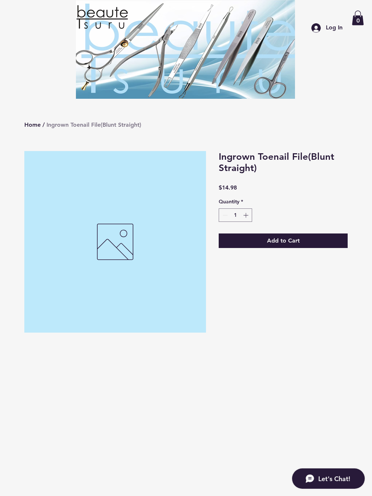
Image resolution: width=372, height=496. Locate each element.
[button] (358, 18)
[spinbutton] (235, 215)
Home (32, 124)
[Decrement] (224, 215)
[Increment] (246, 215)
